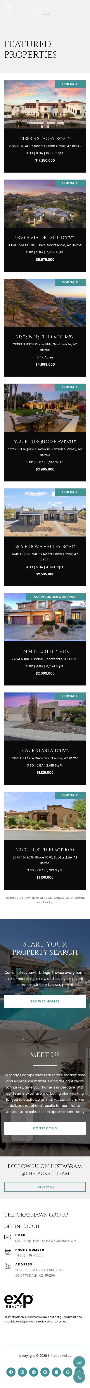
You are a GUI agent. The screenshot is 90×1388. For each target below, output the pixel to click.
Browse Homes (45, 1001)
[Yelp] (56, 1372)
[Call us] (79, 1377)
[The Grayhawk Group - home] (27, 10)
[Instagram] (22, 1372)
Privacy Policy (60, 1355)
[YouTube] (45, 1372)
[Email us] (79, 1362)
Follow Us (45, 1187)
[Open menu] (60, 11)
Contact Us (45, 1128)
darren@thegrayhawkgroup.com (45, 1241)
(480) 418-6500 (29, 1255)
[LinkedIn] (33, 1372)
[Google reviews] (67, 1372)
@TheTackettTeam (45, 1174)
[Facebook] (11, 1372)
